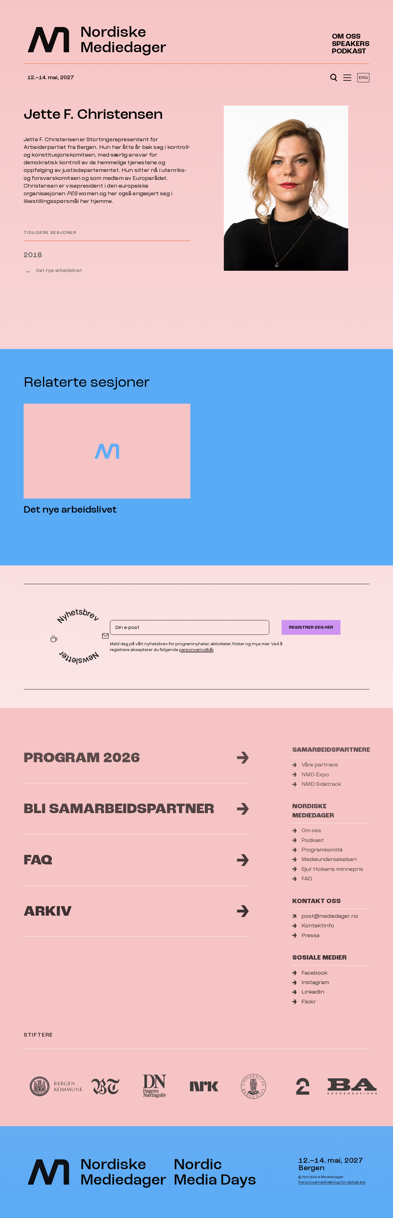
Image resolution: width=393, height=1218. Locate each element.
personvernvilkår (196, 649)
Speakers (350, 44)
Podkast (349, 51)
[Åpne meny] (347, 77)
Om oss (346, 36)
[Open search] (333, 77)
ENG (363, 77)
